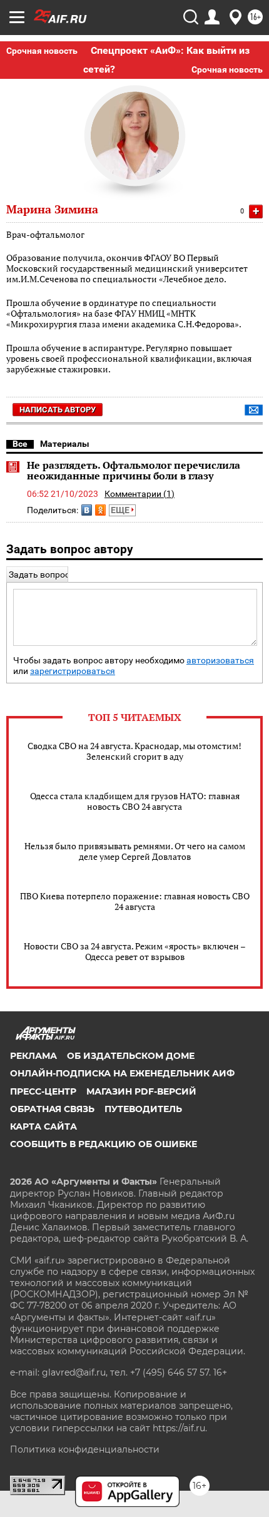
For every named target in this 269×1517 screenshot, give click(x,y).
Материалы (64, 444)
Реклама (33, 1055)
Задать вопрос (39, 575)
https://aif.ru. (180, 1428)
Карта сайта (43, 1126)
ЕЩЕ (121, 510)
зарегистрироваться (72, 671)
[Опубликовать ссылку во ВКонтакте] (86, 510)
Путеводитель (143, 1109)
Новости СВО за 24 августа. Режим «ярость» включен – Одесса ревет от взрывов (135, 951)
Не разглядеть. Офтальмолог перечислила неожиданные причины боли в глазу (133, 470)
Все (20, 444)
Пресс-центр (43, 1091)
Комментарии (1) (139, 494)
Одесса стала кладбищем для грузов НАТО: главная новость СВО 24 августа (135, 801)
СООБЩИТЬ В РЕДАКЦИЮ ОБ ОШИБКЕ (103, 1144)
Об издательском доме (131, 1055)
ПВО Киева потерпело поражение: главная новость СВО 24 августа (135, 901)
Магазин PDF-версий (141, 1091)
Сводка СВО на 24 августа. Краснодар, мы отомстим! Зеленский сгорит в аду (134, 751)
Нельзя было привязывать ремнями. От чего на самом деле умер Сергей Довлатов (134, 851)
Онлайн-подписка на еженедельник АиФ (122, 1073)
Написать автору (57, 409)
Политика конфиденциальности (85, 1449)
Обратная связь (52, 1109)
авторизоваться (220, 660)
